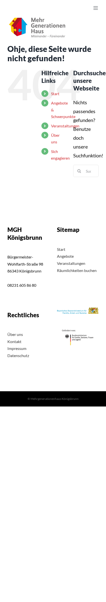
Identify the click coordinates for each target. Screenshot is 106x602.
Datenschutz (18, 355)
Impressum (16, 348)
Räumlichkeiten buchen (77, 270)
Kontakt (14, 341)
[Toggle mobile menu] (96, 8)
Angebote (65, 256)
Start (55, 93)
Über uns (15, 334)
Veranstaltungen (65, 125)
